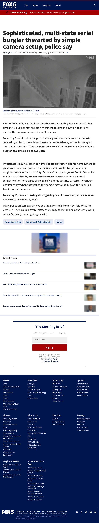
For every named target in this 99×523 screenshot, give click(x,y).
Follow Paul (56, 392)
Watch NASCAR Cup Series (35, 479)
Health (5, 398)
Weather (32, 380)
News (59, 221)
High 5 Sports (82, 395)
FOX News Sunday (10, 409)
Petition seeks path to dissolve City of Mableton (21, 263)
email (95, 512)
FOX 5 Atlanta (20, 53)
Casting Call (56, 389)
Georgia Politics (58, 422)
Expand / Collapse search (94, 5)
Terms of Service (51, 361)
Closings (31, 384)
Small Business (83, 430)
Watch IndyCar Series (36, 483)
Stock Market (82, 427)
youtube (77, 512)
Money (81, 415)
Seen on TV (32, 422)
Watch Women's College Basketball (35, 492)
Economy (81, 422)
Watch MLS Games (35, 499)
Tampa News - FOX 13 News (12, 466)
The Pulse (7, 422)
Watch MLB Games (35, 475)
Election (56, 415)
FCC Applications (34, 445)
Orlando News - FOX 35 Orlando (12, 471)
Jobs (29, 436)
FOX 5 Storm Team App (37, 392)
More (58, 5)
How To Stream (34, 419)
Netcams (31, 386)
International (8, 392)
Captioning (32, 448)
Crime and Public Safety (38, 221)
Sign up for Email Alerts (37, 433)
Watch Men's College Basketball (36, 487)
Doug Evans (9, 53)
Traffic (30, 395)
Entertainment (8, 401)
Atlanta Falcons (83, 386)
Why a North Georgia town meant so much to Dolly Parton (25, 284)
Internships (32, 439)
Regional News (11, 461)
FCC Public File (33, 442)
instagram (90, 512)
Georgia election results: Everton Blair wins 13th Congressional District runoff (32, 306)
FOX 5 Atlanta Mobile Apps (11, 405)
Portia (5, 427)
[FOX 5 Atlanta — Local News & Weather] (11, 5)
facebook (81, 512)
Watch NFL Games (35, 467)
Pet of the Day (58, 395)
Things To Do (57, 401)
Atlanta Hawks (82, 389)
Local (5, 384)
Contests (31, 424)
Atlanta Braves (83, 384)
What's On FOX (9, 452)
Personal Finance (84, 419)
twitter (86, 512)
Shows (6, 415)
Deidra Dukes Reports (11, 441)
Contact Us (32, 430)
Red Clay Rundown (10, 424)
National (6, 389)
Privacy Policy (52, 359)
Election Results (58, 424)
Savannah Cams (34, 389)
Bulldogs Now (8, 433)
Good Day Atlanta (57, 382)
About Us (33, 415)
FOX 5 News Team (35, 427)
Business (80, 424)
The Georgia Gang (10, 430)
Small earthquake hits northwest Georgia (19, 274)
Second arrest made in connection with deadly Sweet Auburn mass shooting (32, 295)
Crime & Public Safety (11, 386)
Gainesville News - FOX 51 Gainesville (12, 476)
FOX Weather (33, 398)
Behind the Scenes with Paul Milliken (12, 437)
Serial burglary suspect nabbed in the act (21, 111)
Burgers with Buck (59, 386)
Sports (80, 380)
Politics (5, 395)
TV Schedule (7, 455)
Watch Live (7, 449)
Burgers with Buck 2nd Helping (12, 445)
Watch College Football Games (37, 471)
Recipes (55, 398)
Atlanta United (82, 392)
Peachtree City (32, 53)
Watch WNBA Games (36, 496)
